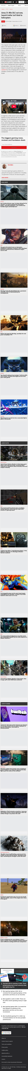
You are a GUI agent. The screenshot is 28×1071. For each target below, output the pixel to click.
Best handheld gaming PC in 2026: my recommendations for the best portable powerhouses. (14, 1017)
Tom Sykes (9, 21)
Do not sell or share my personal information (12, 1062)
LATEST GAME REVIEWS (20, 971)
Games (3, 9)
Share (5, 25)
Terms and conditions (7, 1044)
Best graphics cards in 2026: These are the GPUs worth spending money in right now (15, 1000)
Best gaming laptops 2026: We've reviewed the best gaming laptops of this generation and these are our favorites (15, 992)
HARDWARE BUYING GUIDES (7, 971)
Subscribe (21, 2)
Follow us (16, 25)
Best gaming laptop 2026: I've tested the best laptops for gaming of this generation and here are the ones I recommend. (14, 1009)
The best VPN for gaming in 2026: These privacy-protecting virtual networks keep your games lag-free (14, 985)
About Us (4, 1038)
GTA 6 (19, 5)
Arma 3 (11, 9)
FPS (7, 9)
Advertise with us (6, 1053)
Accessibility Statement (7, 1056)
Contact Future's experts (7, 1041)
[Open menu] (2, 2)
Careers (3, 1059)
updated (3, 69)
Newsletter (24, 25)
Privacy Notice (19, 152)
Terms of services (17, 151)
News (3, 21)
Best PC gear (11, 5)
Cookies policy (5, 1050)
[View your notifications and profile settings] (13, 2)
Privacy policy (5, 1047)
